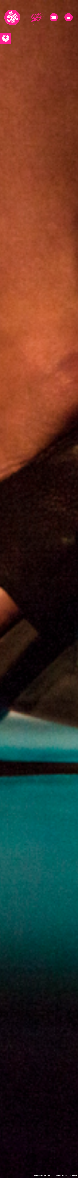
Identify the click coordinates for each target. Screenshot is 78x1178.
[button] (5, 38)
